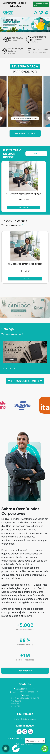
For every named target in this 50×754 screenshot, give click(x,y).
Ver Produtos (25, 670)
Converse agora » (41, 4)
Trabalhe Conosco (28, 719)
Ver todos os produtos (25, 133)
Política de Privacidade (25, 744)
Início (16, 719)
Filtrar (36, 153)
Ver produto (23, 207)
